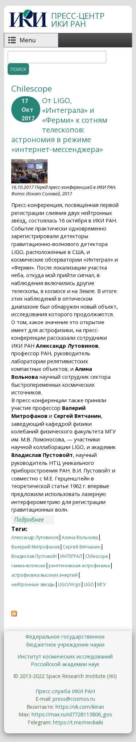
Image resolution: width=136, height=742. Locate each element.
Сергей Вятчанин (81, 547)
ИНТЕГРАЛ (71, 556)
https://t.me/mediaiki (78, 722)
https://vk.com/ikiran (79, 706)
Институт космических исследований (65, 656)
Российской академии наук (65, 664)
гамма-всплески (28, 566)
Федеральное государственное (65, 636)
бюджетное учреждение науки (65, 644)
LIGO (89, 584)
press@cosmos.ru (74, 698)
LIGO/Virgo (69, 584)
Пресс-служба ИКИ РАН (65, 691)
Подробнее (34, 520)
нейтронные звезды (33, 584)
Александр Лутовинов (34, 537)
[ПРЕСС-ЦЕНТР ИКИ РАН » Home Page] (28, 25)
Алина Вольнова (80, 537)
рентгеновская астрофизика (79, 566)
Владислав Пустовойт (34, 556)
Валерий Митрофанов (35, 547)
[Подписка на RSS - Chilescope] (14, 614)
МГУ (101, 584)
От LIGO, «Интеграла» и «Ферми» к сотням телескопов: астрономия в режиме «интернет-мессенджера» (59, 125)
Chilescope (96, 556)
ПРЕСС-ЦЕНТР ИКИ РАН (77, 19)
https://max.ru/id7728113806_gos (72, 714)
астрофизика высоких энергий (44, 575)
